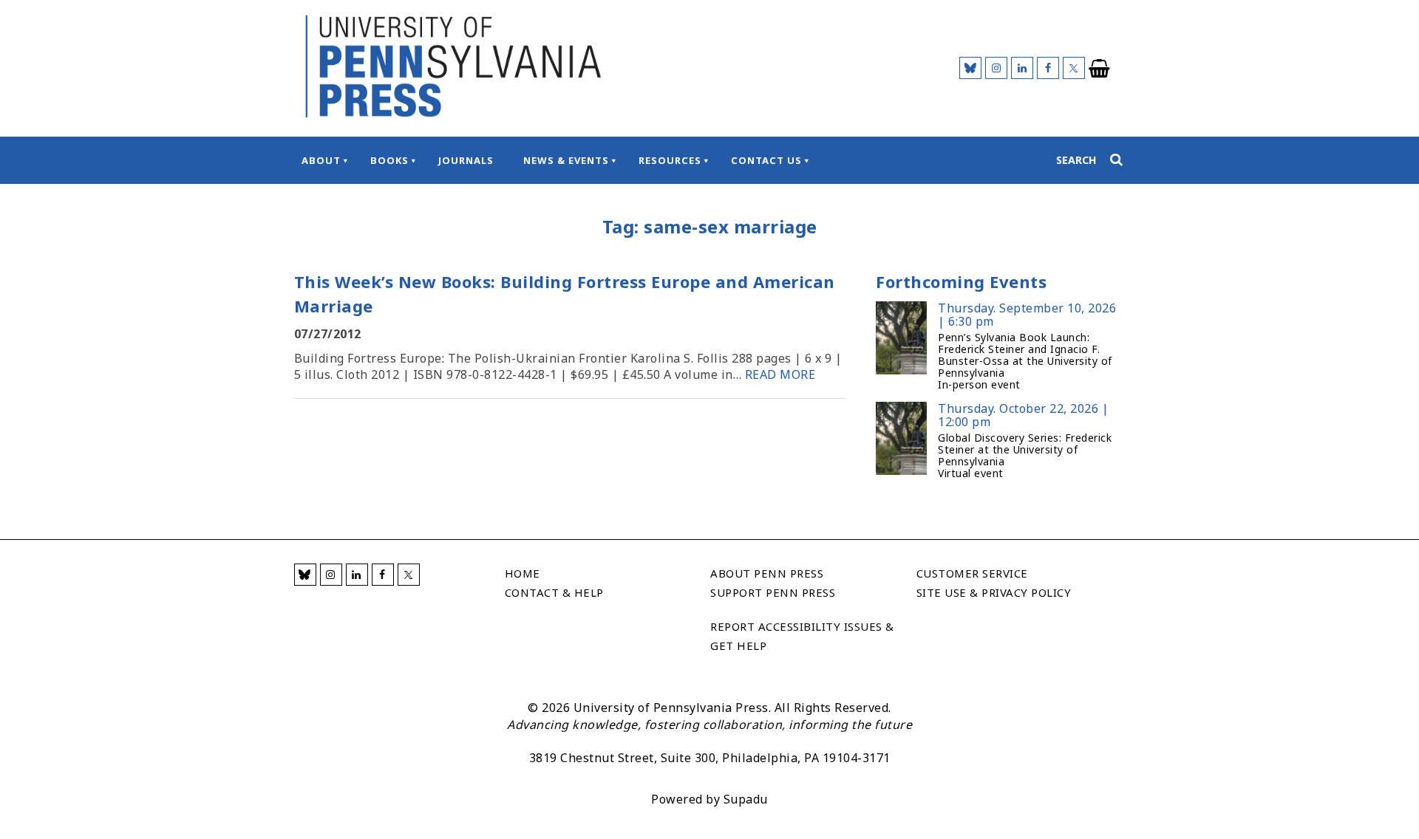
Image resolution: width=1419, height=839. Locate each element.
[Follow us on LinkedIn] (1022, 68)
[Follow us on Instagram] (996, 68)
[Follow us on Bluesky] (970, 68)
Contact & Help (554, 592)
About (321, 160)
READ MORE (780, 374)
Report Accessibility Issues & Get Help (802, 636)
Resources (670, 160)
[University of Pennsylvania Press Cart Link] (1100, 68)
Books (389, 160)
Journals (466, 160)
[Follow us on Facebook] (1048, 68)
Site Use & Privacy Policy (994, 592)
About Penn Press (766, 573)
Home (522, 573)
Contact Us (766, 160)
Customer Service (972, 573)
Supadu (746, 799)
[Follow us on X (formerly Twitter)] (1074, 68)
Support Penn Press (772, 592)
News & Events (566, 160)
